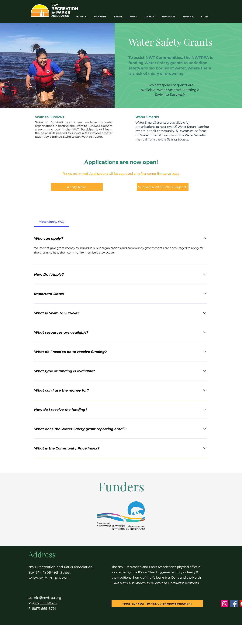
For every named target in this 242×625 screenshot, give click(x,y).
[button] (101, 16)
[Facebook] (234, 603)
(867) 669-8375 (44, 603)
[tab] (51, 222)
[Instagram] (224, 603)
